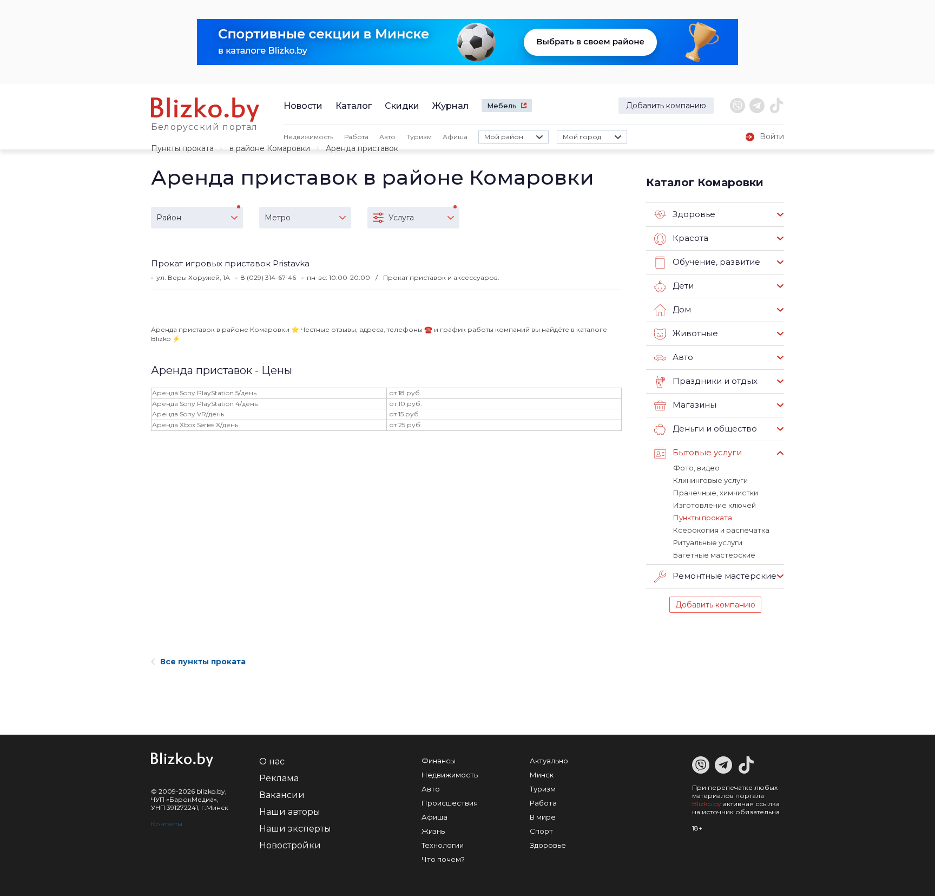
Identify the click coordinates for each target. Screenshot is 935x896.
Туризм (419, 137)
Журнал (450, 106)
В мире (543, 817)
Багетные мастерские (714, 555)
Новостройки (290, 845)
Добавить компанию (666, 105)
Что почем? (443, 859)
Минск (542, 774)
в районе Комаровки (269, 148)
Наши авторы (289, 812)
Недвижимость (308, 137)
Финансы (439, 760)
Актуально (549, 760)
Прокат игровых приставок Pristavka (230, 263)
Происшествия (450, 803)
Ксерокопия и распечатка (721, 530)
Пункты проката (182, 148)
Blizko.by (706, 804)
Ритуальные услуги (707, 542)
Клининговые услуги (710, 480)
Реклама (279, 778)
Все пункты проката (203, 661)
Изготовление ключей (714, 505)
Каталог (353, 106)
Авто (387, 137)
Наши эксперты (295, 828)
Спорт (541, 831)
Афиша (455, 137)
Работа (356, 137)
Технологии (443, 845)
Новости (303, 106)
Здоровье (548, 845)
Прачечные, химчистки (715, 492)
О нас (272, 761)
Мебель (502, 105)
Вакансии (282, 795)
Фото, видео (696, 467)
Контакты (166, 824)
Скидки (402, 106)
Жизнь (433, 831)
